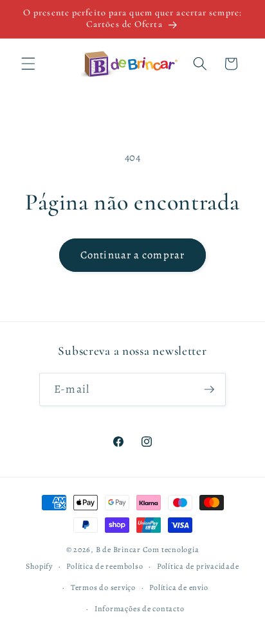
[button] (28, 63)
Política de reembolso (104, 566)
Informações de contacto (140, 609)
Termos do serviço (103, 587)
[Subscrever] (209, 389)
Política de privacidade (198, 566)
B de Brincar (118, 549)
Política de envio (178, 587)
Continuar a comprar (132, 254)
